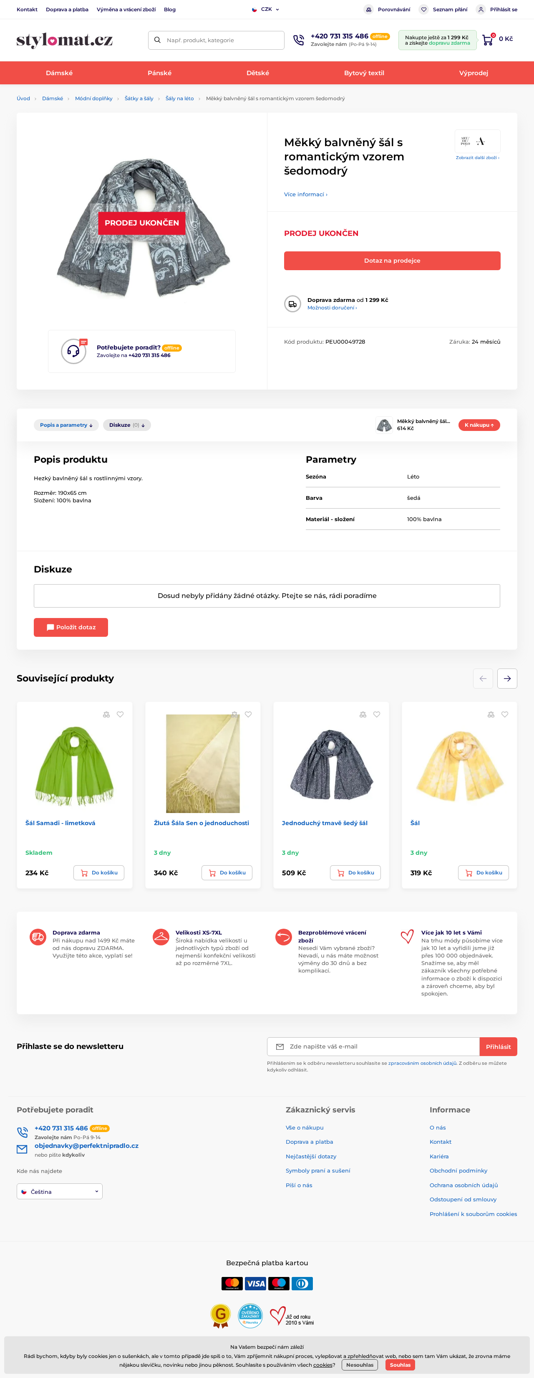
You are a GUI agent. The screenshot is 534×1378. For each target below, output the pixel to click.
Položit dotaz (75, 627)
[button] (507, 679)
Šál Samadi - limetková (60, 823)
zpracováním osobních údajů (422, 1063)
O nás (438, 1127)
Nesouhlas (359, 1365)
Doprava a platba (67, 9)
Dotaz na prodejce (392, 260)
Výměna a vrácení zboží (126, 9)
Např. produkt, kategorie (200, 40)
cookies (322, 1365)
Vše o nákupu (305, 1127)
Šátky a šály (139, 98)
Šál (415, 823)
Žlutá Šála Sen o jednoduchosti (201, 823)
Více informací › (305, 194)
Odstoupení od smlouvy (463, 1199)
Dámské (52, 98)
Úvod (23, 98)
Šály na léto (180, 98)
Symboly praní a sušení (318, 1170)
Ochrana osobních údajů (464, 1185)
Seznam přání (450, 9)
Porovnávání (394, 9)
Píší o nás (299, 1185)
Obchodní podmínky (458, 1170)
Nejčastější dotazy (311, 1156)
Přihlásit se (503, 9)
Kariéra (439, 1156)
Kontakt (27, 9)
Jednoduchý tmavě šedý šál (325, 823)
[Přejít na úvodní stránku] (65, 40)
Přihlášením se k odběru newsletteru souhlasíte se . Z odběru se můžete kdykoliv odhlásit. (387, 1066)
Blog (170, 9)
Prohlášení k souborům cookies (473, 1214)
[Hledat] (157, 40)
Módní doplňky (94, 98)
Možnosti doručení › (332, 307)
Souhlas (400, 1365)
